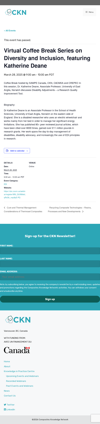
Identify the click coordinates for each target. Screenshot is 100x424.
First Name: (6, 245)
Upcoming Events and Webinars (22, 376)
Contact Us (10, 395)
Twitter (10, 404)
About (7, 366)
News (7, 391)
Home (7, 361)
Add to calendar (17, 150)
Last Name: (6, 258)
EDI (5, 184)
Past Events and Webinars (19, 386)
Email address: (9, 271)
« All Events (10, 30)
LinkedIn (10, 409)
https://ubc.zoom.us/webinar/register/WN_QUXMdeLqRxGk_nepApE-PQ (15, 194)
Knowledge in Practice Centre (19, 371)
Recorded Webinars (16, 381)
